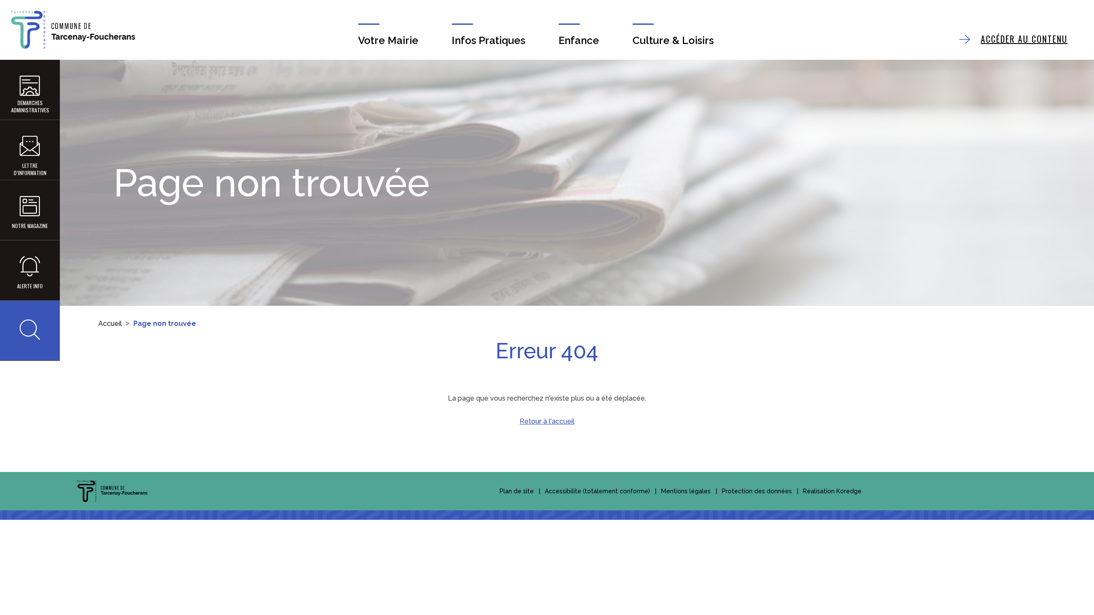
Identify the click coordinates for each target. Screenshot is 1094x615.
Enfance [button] (579, 40)
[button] (30, 330)
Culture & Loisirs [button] (673, 40)
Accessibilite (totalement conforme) (597, 491)
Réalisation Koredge (832, 491)
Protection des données (757, 491)
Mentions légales (686, 491)
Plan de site (517, 491)
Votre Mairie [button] (388, 40)
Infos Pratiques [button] (488, 40)
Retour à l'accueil (547, 421)
